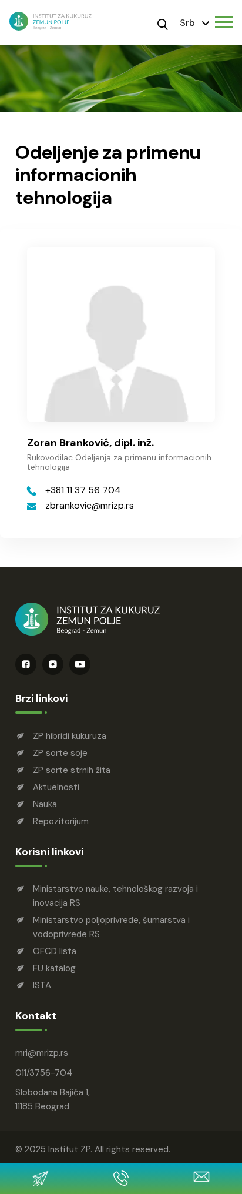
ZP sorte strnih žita (71, 770)
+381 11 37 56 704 (83, 490)
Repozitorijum (61, 821)
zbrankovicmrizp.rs (89, 505)
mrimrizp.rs (41, 1053)
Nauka (45, 804)
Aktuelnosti (56, 787)
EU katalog (54, 968)
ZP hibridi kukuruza (69, 736)
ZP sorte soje (60, 753)
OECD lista (54, 951)
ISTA (42, 985)
